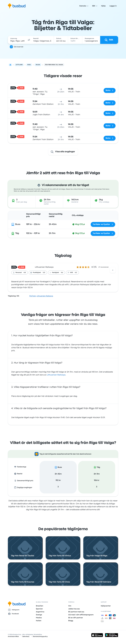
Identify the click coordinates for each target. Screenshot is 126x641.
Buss (17, 224)
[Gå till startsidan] (16, 5)
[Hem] (10, 65)
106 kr (96, 480)
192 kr (58, 480)
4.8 (25, 272)
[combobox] (17, 39)
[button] (29, 40)
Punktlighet (37, 272)
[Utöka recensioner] (113, 270)
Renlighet (55, 272)
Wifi (71, 272)
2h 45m (58, 474)
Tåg (17, 233)
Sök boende (18, 47)
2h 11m (97, 474)
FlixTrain (32, 296)
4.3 (76, 272)
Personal (19, 272)
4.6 (62, 272)
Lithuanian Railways (44, 267)
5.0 (44, 272)
